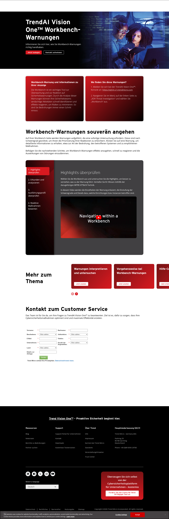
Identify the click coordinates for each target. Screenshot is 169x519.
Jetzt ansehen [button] (81, 284)
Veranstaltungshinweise (94, 452)
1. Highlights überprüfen (34, 171)
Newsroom (30, 438)
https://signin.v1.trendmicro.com (117, 89)
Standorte (89, 448)
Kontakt (58, 438)
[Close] (165, 514)
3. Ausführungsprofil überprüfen (37, 192)
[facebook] (34, 474)
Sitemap (81, 509)
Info (86, 434)
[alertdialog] (84, 515)
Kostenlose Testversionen (65, 448)
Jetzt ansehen (123, 283)
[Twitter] (40, 474)
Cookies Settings (121, 515)
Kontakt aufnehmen (54, 52)
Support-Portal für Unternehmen (68, 434)
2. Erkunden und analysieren (36, 181)
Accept (137, 515)
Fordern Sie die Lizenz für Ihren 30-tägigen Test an (121, 493)
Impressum (89, 438)
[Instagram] (46, 474)
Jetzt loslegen (34, 52)
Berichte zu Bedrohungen (35, 443)
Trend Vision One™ (61, 418)
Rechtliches (43, 509)
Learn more (70, 516)
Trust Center (90, 457)
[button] (99, 217)
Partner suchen (31, 448)
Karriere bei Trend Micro (94, 443)
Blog (27, 434)
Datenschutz (30, 509)
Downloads (59, 443)
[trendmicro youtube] (52, 474)
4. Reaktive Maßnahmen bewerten (34, 206)
